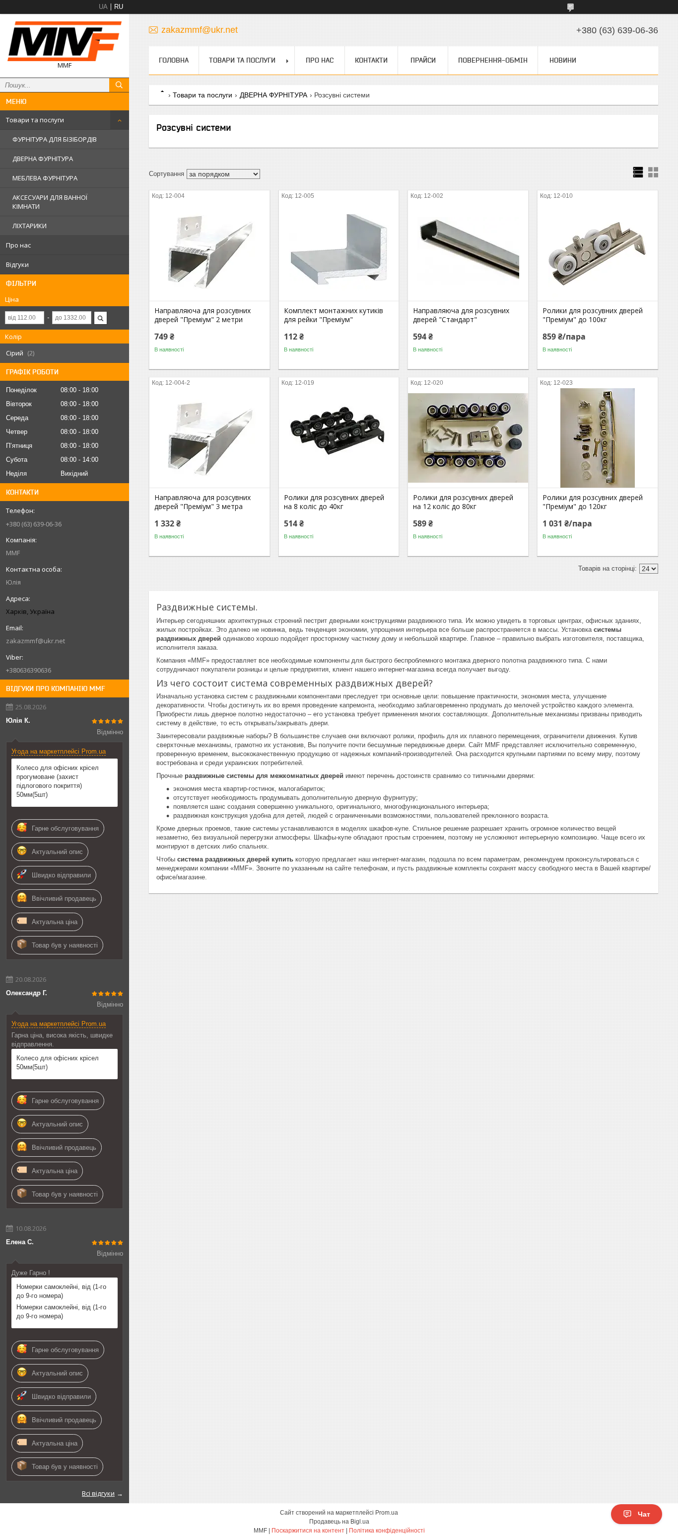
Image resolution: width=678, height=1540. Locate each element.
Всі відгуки (98, 1493)
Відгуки (17, 264)
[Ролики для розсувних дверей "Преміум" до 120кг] (598, 438)
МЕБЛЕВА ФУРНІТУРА (44, 177)
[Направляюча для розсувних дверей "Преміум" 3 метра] (209, 438)
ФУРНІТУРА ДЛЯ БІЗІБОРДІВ (54, 139)
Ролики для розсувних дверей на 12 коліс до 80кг (463, 502)
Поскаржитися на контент (307, 1530)
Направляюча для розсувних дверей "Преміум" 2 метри (202, 315)
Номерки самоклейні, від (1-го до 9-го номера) (61, 1291)
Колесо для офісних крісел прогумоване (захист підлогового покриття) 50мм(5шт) (57, 781)
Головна (174, 60)
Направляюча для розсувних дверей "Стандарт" (461, 315)
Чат (644, 1514)
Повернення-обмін (493, 60)
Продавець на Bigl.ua (339, 1521)
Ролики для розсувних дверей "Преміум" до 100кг (592, 315)
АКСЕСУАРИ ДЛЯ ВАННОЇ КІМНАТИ (49, 202)
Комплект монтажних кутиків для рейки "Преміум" (333, 315)
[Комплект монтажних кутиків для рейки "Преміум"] (339, 251)
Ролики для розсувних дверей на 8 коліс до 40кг (334, 502)
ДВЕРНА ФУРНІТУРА (42, 158)
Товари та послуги (35, 119)
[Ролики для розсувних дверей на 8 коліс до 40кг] (339, 438)
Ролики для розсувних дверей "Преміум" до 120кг (592, 502)
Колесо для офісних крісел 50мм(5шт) (57, 1062)
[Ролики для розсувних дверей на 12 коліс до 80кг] (468, 438)
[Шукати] (119, 85)
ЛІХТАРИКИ (29, 225)
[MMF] (64, 41)
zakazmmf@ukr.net (35, 640)
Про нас (18, 245)
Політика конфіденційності (387, 1530)
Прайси (423, 60)
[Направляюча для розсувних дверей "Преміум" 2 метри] (209, 251)
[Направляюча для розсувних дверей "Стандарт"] (468, 251)
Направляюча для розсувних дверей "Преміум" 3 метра (202, 502)
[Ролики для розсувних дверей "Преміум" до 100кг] (598, 251)
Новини (562, 60)
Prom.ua (386, 1512)
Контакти (371, 60)
